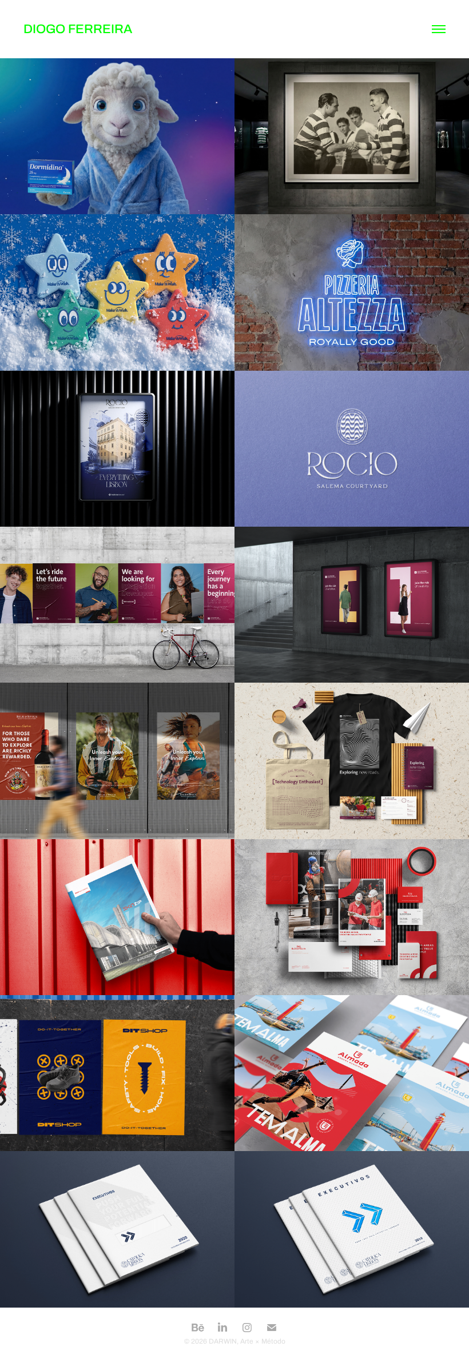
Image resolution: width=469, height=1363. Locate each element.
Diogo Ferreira (77, 28)
